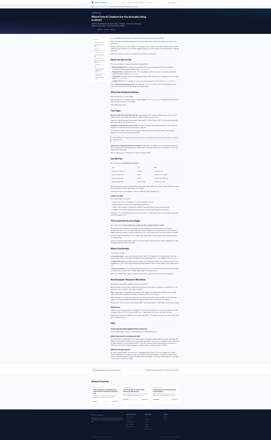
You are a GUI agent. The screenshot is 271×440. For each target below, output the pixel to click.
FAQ (95, 66)
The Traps (96, 48)
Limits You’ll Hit (98, 52)
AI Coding (128, 419)
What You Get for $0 (98, 42)
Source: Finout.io (133, 74)
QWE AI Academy (100, 2)
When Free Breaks (98, 58)
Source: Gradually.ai (145, 69)
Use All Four (97, 50)
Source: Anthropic (122, 78)
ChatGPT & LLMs (96, 12)
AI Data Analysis (130, 421)
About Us (143, 2)
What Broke (98, 64)
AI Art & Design (129, 417)
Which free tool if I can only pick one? (100, 74)
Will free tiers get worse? (99, 78)
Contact (150, 2)
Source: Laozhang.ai (170, 81)
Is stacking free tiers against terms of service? (99, 70)
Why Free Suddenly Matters (98, 45)
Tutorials (129, 2)
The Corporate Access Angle (99, 55)
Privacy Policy (148, 429)
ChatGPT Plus (148, 84)
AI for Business (129, 424)
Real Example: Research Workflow (99, 61)
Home (123, 2)
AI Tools (136, 2)
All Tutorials (147, 419)
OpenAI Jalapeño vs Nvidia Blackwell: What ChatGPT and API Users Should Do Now (105, 391)
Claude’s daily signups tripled (154, 99)
